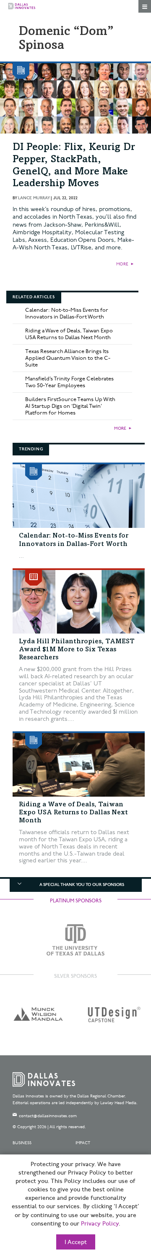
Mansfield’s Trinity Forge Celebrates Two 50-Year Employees (69, 382)
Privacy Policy (100, 1224)
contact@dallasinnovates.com (48, 1116)
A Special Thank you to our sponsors (81, 884)
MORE (122, 264)
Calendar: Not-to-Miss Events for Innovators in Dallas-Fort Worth (66, 313)
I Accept (76, 1242)
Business (22, 1142)
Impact (83, 1142)
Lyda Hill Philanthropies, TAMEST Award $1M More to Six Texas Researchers (77, 649)
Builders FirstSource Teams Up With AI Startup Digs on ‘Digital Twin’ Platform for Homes (70, 406)
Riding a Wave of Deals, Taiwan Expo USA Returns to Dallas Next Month (69, 334)
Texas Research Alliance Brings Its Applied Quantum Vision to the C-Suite (67, 358)
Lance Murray (33, 198)
